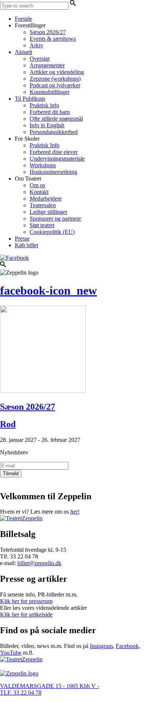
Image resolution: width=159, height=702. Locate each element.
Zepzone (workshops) (55, 78)
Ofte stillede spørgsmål (56, 118)
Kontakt (39, 192)
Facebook (127, 646)
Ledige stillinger (48, 212)
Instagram (101, 646)
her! (75, 511)
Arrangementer (47, 65)
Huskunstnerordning (53, 172)
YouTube (10, 652)
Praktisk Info (45, 145)
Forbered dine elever (54, 152)
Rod (8, 424)
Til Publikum (30, 98)
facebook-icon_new (48, 290)
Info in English (47, 125)
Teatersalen (43, 205)
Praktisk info (44, 105)
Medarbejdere (46, 198)
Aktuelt (23, 52)
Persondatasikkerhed (54, 132)
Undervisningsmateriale (57, 158)
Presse (22, 238)
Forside (23, 19)
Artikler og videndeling (57, 72)
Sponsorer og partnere (55, 218)
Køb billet (26, 245)
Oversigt (40, 59)
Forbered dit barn (50, 112)
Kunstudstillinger (50, 92)
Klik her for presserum (26, 601)
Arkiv (36, 45)
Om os (37, 185)
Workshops (43, 165)
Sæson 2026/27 (48, 32)
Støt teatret (42, 225)
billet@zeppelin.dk (39, 563)
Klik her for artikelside (26, 614)
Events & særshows (53, 39)
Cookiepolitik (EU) (52, 232)
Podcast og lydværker (55, 85)
